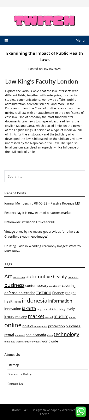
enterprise (26, 292)
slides (50, 335)
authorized (19, 277)
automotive (39, 276)
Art (8, 276)
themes (20, 341)
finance (58, 292)
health (9, 301)
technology (66, 334)
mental (49, 317)
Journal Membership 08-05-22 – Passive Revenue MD (42, 203)
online (13, 325)
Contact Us (15, 384)
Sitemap (13, 365)
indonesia (34, 300)
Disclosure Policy (19, 374)
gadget (70, 292)
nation (72, 317)
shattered (20, 335)
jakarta (29, 308)
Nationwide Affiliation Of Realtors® (29, 222)
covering (69, 285)
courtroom (55, 286)
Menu (80, 40)
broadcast (73, 277)
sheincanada (36, 334)
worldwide (49, 341)
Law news (28, 121)
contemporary (36, 285)
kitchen (54, 309)
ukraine (28, 341)
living (62, 309)
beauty (60, 277)
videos (37, 341)
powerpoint (40, 326)
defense (11, 292)
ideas (18, 301)
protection (56, 326)
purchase (73, 326)
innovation (12, 308)
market (36, 316)
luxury (9, 316)
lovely (70, 308)
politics (28, 326)
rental (9, 334)
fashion (43, 292)
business (14, 284)
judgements (43, 309)
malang (21, 316)
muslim (61, 316)
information (60, 301)
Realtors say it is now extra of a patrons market (37, 213)
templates (9, 341)
